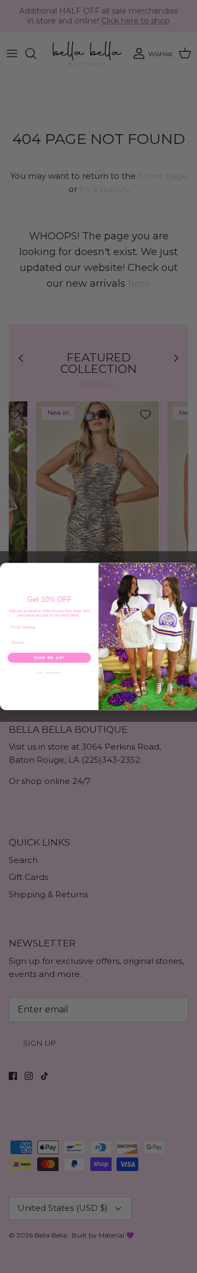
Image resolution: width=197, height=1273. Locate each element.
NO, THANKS (49, 672)
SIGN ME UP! (49, 657)
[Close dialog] (191, 568)
